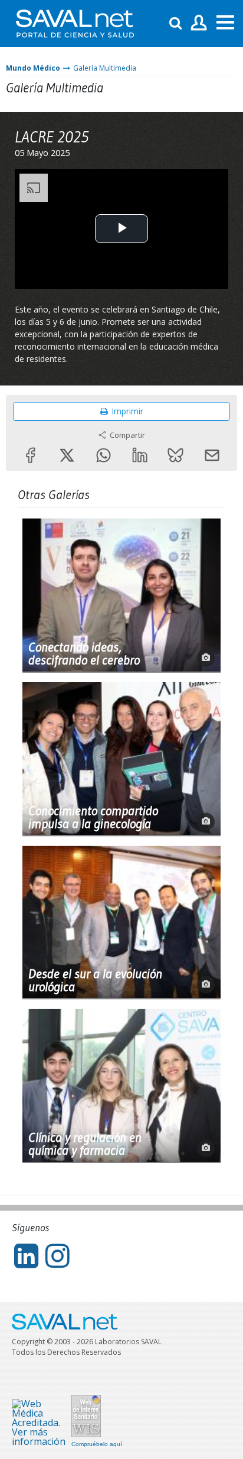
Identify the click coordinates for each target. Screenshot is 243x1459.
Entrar (199, 23)
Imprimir (127, 411)
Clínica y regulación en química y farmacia (85, 1144)
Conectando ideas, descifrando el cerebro (84, 654)
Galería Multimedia (104, 68)
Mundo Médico (33, 68)
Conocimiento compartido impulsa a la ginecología (93, 817)
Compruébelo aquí (96, 1444)
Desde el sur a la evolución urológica (95, 980)
